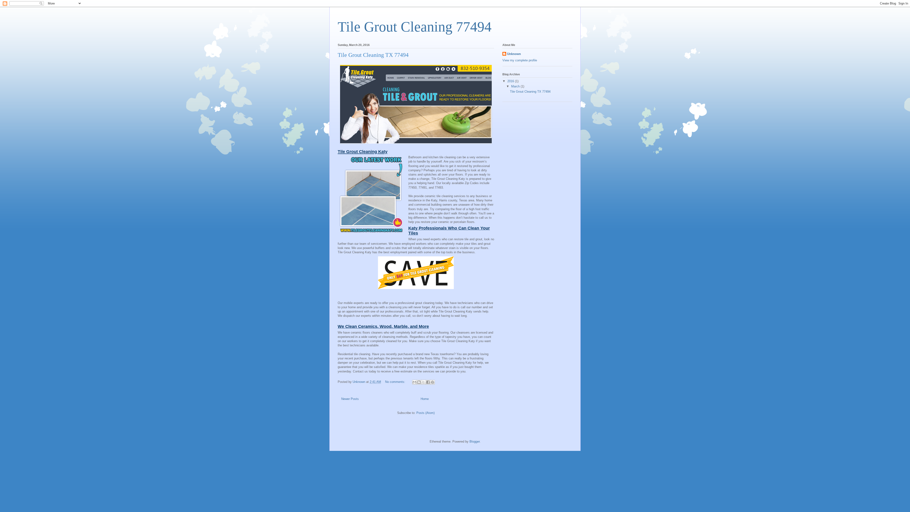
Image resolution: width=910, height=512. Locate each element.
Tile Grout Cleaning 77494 (414, 27)
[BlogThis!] (419, 382)
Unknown (514, 54)
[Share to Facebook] (428, 382)
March (516, 86)
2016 (511, 81)
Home (425, 399)
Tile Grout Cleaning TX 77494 (373, 55)
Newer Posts (350, 399)
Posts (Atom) (425, 413)
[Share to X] (423, 382)
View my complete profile (519, 60)
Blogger (474, 441)
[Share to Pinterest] (432, 382)
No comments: (395, 382)
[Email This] (414, 382)
